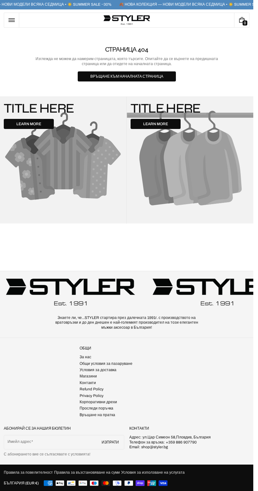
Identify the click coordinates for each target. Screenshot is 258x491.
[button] (11, 20)
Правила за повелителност (28, 472)
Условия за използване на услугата (153, 472)
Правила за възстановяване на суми (87, 472)
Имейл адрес (19, 441)
